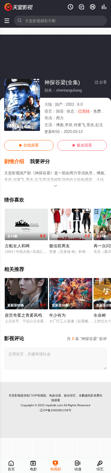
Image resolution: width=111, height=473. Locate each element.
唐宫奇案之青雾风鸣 (23, 315)
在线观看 (29, 145)
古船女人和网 (17, 245)
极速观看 (82, 145)
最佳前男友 (59, 245)
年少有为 (57, 315)
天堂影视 (14, 395)
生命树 (100, 315)
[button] (17, 161)
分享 (101, 82)
